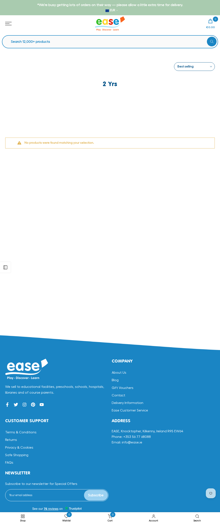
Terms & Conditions (21, 432)
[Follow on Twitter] (16, 404)
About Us (119, 372)
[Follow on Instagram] (24, 404)
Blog (115, 380)
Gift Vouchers (122, 388)
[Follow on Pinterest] (33, 404)
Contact (118, 395)
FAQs (9, 462)
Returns (11, 440)
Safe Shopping (16, 455)
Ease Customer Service (130, 410)
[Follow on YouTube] (42, 404)
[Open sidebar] (5, 267)
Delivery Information (127, 403)
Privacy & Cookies (19, 447)
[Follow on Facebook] (7, 404)
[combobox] (112, 42)
